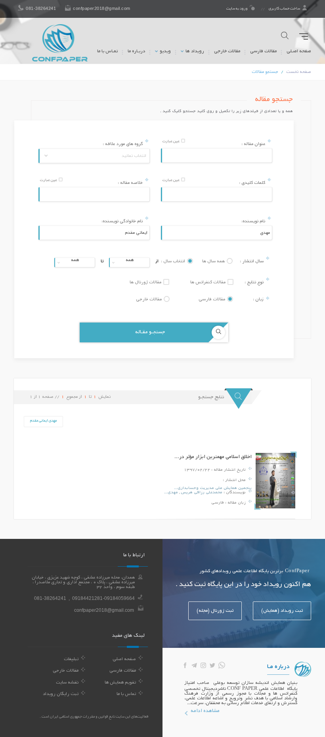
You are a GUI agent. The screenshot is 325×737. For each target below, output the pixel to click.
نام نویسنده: (253, 221)
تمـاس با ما (107, 51)
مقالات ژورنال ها (146, 282)
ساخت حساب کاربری (284, 9)
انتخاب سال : (173, 261)
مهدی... (171, 492)
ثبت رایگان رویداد (60, 694)
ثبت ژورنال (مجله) (215, 610)
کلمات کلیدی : (252, 183)
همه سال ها (214, 261)
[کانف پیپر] (60, 42)
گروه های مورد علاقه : (123, 144)
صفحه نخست (298, 72)
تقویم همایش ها (120, 682)
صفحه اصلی (124, 659)
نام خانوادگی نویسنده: (122, 221)
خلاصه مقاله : (131, 183)
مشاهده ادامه (205, 711)
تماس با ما (126, 694)
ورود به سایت (237, 9)
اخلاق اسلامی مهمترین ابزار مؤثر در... (213, 457)
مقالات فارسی (263, 51)
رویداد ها (194, 51)
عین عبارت (171, 141)
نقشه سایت (67, 682)
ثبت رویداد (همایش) (282, 610)
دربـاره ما (136, 51)
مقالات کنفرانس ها (208, 282)
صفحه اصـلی (299, 51)
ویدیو (165, 51)
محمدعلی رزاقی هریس (201, 492)
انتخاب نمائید (134, 156)
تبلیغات (71, 659)
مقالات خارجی (227, 51)
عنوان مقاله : (253, 144)
